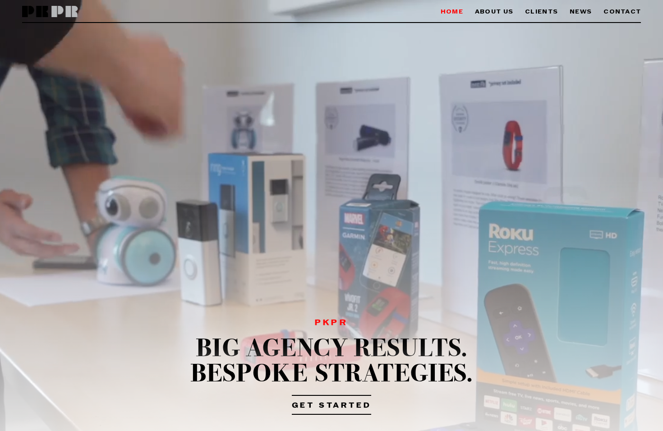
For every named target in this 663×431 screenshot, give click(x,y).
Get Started (332, 405)
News (581, 12)
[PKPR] (50, 12)
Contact (622, 12)
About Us (494, 12)
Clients (541, 12)
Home (452, 12)
